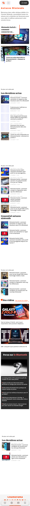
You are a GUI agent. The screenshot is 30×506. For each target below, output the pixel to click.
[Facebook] (15, 500)
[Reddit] (17, 500)
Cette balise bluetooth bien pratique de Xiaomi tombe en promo (14, 388)
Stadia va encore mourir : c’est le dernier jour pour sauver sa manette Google (14, 404)
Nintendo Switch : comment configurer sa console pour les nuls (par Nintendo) (18, 290)
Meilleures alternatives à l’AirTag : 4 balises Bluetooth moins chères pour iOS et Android (15, 399)
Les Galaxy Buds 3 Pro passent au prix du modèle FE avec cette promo (14, 378)
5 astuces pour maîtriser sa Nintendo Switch (18, 107)
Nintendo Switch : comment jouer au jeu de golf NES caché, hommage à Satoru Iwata (19, 208)
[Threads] (25, 500)
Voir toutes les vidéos (21, 300)
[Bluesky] (23, 500)
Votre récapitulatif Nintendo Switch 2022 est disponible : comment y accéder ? (18, 117)
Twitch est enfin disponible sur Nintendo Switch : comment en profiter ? (15, 59)
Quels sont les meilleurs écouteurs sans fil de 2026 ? (15, 393)
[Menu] (8, 3)
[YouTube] (5, 500)
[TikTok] (7, 500)
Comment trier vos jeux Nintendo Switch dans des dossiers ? (18, 127)
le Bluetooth (20, 354)
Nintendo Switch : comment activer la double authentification (18, 199)
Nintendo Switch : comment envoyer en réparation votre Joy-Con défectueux (18, 190)
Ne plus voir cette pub (7, 89)
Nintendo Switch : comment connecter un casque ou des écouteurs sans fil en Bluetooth (9, 29)
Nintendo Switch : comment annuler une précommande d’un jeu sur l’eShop (18, 180)
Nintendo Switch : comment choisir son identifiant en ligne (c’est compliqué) (18, 231)
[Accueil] (3, 3)
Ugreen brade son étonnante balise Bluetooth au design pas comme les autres (14, 383)
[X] (10, 500)
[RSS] (20, 500)
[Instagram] (12, 500)
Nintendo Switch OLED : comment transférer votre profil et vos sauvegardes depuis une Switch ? (18, 171)
